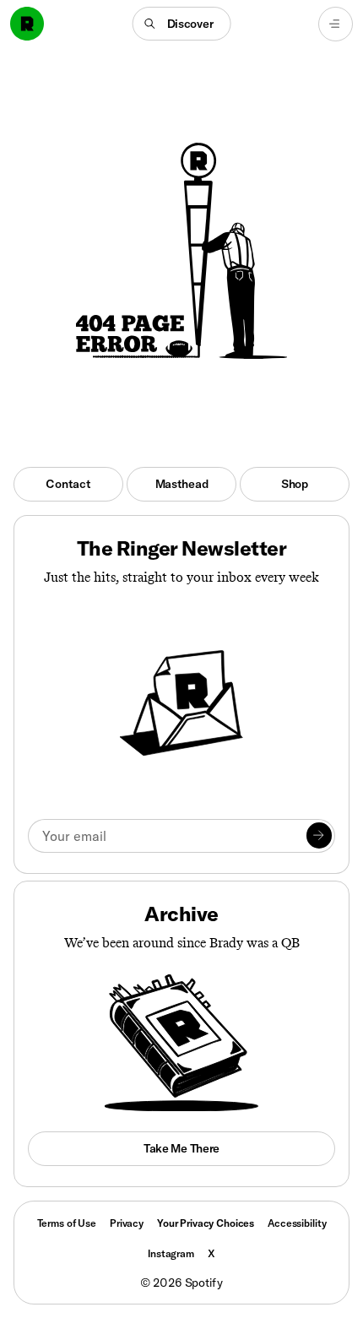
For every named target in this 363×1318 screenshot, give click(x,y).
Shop (294, 483)
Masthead (182, 483)
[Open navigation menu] (335, 24)
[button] (182, 24)
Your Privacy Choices (205, 1223)
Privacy (127, 1223)
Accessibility (297, 1223)
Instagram (171, 1253)
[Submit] (319, 835)
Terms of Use (66, 1223)
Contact (68, 483)
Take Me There (181, 1148)
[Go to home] (27, 24)
